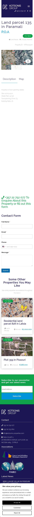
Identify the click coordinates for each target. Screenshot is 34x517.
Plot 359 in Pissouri (15, 359)
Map (21, 79)
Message (5, 252)
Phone (4, 242)
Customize (17, 508)
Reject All (17, 513)
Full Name (6, 222)
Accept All (17, 502)
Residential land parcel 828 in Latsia (15, 322)
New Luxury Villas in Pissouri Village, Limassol (16, 482)
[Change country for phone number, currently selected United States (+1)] (4, 247)
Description (9, 79)
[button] (30, 57)
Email (4, 232)
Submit (5, 270)
